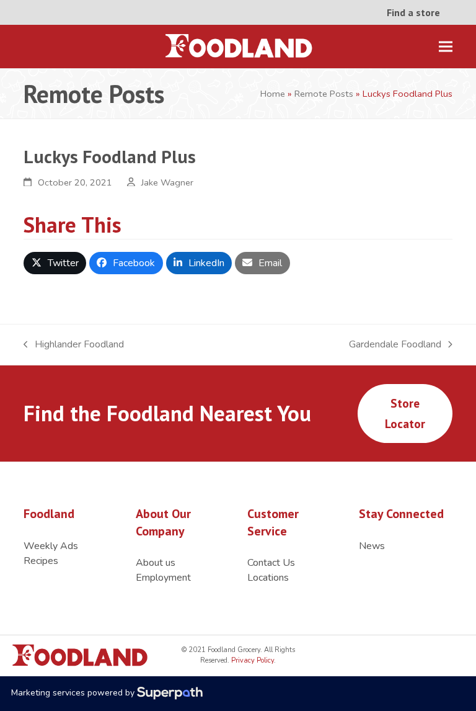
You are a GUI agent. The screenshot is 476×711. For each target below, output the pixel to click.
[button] (445, 47)
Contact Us (271, 563)
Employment (163, 577)
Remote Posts (323, 93)
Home (272, 93)
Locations (268, 577)
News (372, 546)
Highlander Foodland (74, 345)
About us (155, 563)
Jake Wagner (167, 182)
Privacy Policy (251, 660)
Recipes (41, 561)
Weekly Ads (51, 546)
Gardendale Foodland (395, 345)
